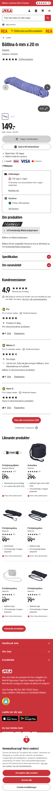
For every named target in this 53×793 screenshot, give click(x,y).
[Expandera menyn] (49, 11)
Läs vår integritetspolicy (22, 766)
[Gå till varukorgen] (43, 11)
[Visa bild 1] (5, 116)
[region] (26, 762)
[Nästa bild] (47, 87)
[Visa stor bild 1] (26, 87)
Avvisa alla (26, 780)
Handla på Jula (10, 643)
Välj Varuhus (13, 209)
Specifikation (10, 257)
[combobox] (26, 18)
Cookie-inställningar (26, 787)
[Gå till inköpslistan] (36, 11)
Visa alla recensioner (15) (26, 420)
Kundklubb (8, 660)
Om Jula (6, 651)
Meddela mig (13, 190)
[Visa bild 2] (12, 116)
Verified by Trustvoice (24, 428)
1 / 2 (42, 109)
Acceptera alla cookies (26, 773)
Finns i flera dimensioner (13, 496)
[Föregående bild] (6, 87)
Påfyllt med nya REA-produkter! (28, 31)
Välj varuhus (11, 25)
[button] (6, 701)
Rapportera (19, 333)
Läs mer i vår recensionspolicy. (34, 299)
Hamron (5, 50)
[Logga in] (29, 11)
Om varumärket (11, 265)
